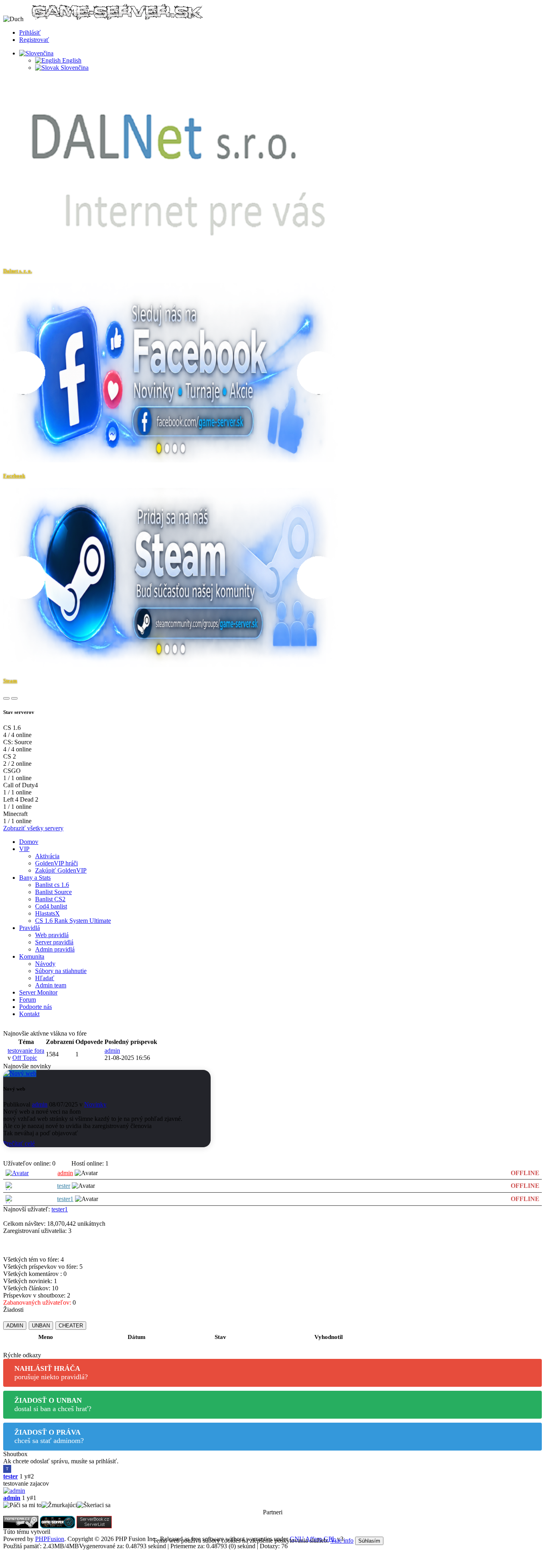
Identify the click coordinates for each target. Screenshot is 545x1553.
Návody (45, 963)
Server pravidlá (54, 942)
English (71, 60)
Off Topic (24, 1057)
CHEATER (71, 1326)
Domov (28, 841)
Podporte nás (35, 1006)
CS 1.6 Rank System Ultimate (73, 920)
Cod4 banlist (51, 906)
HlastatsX (47, 913)
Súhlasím (369, 1541)
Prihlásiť (30, 32)
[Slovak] (36, 53)
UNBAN (41, 1326)
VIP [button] (24, 848)
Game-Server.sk (72, 1531)
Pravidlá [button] (29, 927)
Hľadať (44, 978)
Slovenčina (74, 67)
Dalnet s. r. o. (17, 271)
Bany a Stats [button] (35, 877)
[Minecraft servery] (94, 1521)
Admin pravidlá (55, 949)
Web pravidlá (52, 935)
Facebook (14, 476)
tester (63, 1185)
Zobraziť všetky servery (33, 828)
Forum (27, 999)
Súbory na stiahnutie (61, 970)
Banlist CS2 (50, 899)
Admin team (50, 985)
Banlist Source (53, 892)
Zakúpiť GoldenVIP (61, 870)
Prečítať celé (19, 1143)
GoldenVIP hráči (56, 863)
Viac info (341, 1540)
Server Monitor (38, 992)
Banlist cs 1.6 (52, 884)
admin (112, 1050)
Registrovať (34, 39)
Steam (10, 681)
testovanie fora (26, 1050)
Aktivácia (47, 856)
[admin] (272, 1490)
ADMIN (14, 1326)
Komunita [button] (31, 956)
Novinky (95, 1104)
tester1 (65, 1198)
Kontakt (29, 1013)
